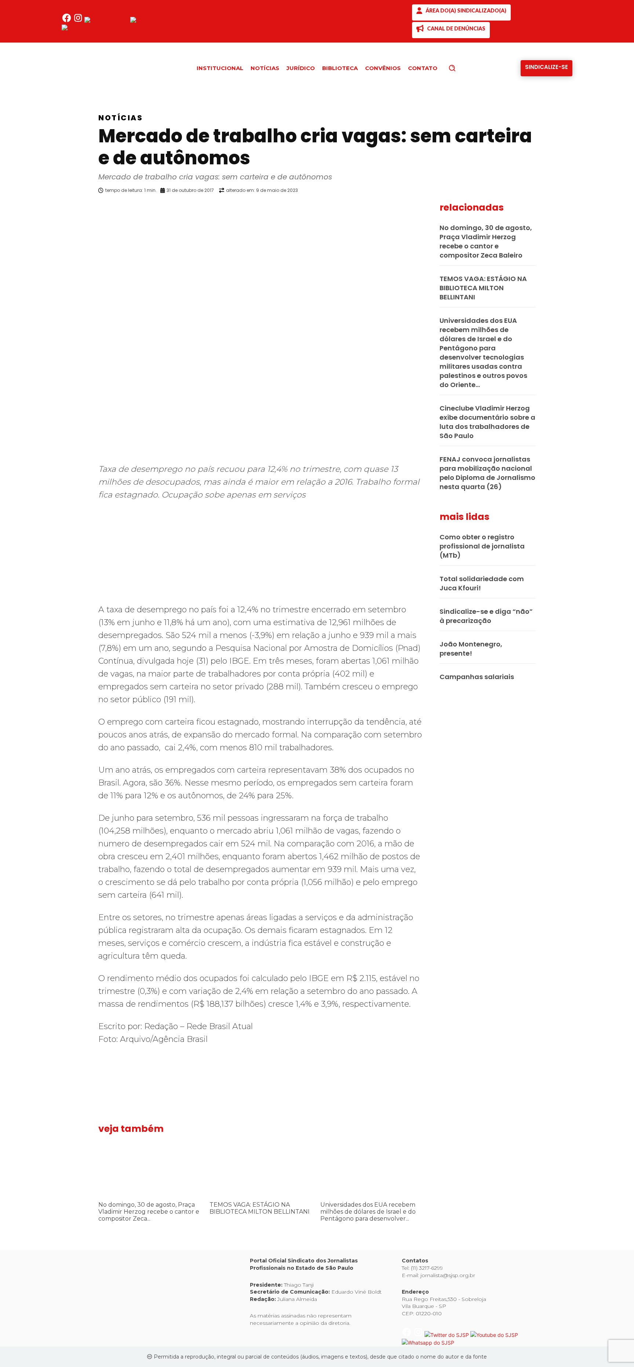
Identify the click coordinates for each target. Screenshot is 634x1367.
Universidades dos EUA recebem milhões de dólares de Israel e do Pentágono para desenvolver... (368, 1211)
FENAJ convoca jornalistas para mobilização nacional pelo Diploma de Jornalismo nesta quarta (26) (487, 473)
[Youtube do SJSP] (154, 21)
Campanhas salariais (477, 676)
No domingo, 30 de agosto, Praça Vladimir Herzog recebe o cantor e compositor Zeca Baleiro (486, 241)
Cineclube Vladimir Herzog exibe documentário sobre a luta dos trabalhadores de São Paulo (487, 422)
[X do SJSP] (107, 21)
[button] (464, 68)
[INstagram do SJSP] (78, 21)
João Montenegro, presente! (471, 648)
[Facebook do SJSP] (67, 21)
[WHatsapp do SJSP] (88, 28)
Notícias (120, 118)
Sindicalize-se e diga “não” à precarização (486, 616)
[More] (429, 209)
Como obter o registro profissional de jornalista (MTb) (482, 546)
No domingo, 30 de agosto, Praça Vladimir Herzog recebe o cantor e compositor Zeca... (148, 1211)
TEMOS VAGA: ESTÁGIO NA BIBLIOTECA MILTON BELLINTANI (259, 1208)
